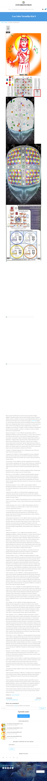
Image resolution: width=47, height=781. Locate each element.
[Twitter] (3, 757)
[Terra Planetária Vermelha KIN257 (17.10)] (3, 725)
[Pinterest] (10, 757)
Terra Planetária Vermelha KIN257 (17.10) (14, 723)
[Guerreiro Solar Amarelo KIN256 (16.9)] (3, 733)
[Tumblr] (17, 757)
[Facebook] (6, 757)
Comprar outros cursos (23, 716)
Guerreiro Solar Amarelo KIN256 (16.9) (14, 732)
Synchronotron (23, 5)
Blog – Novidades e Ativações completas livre (21, 9)
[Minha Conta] (42, 9)
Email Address (12, 744)
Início (2, 22)
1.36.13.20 (33, 420)
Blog (6, 22)
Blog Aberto (17, 694)
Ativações (13, 694)
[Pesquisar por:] (23, 708)
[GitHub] (13, 757)
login (16, 705)
